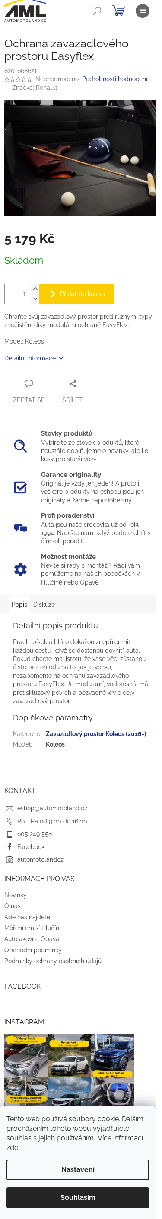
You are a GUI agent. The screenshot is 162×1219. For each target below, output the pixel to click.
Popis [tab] (19, 604)
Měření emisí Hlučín (31, 928)
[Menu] (142, 11)
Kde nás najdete (27, 917)
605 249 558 (34, 833)
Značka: (34, 87)
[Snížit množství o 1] (35, 299)
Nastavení (78, 1170)
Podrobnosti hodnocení (114, 79)
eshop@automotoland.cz (52, 808)
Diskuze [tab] (44, 604)
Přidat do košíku (82, 294)
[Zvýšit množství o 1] (35, 289)
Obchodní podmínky (33, 950)
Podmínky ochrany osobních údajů (53, 961)
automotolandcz (40, 859)
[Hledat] (97, 11)
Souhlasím (77, 1197)
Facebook (30, 846)
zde (12, 1147)
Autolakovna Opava (31, 938)
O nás (12, 905)
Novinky (15, 895)
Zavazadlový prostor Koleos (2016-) (96, 733)
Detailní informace (30, 358)
